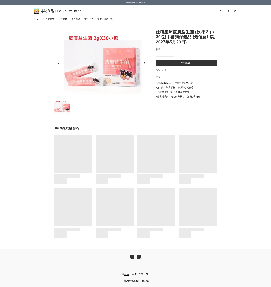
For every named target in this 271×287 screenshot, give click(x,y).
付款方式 (62, 19)
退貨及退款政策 (105, 19)
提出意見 (145, 281)
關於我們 (88, 19)
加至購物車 (186, 63)
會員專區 (75, 19)
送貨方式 (49, 19)
